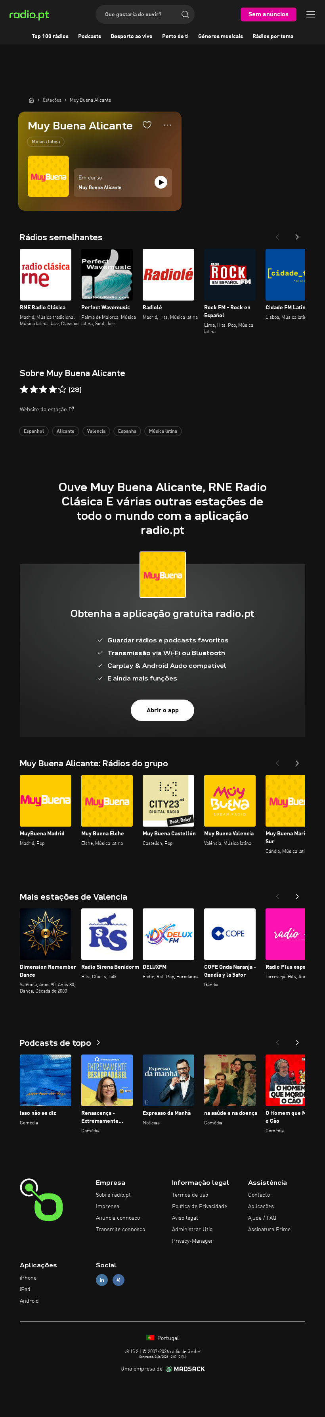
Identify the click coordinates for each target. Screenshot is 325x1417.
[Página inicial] (31, 100)
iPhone (28, 1278)
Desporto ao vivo (132, 36)
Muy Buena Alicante (100, 187)
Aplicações (261, 1206)
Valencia (96, 431)
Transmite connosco (120, 1229)
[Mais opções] (167, 125)
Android (29, 1301)
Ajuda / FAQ (262, 1218)
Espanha (127, 431)
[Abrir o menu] (310, 14)
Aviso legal (185, 1218)
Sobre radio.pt (113, 1195)
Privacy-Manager (192, 1241)
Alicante (66, 431)
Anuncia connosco (118, 1218)
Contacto (259, 1195)
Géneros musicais (220, 36)
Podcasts (89, 36)
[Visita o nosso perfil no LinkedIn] (102, 1280)
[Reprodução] (161, 182)
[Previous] (277, 235)
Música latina (46, 142)
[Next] (297, 235)
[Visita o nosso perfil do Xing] (118, 1280)
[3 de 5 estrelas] (43, 389)
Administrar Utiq (192, 1229)
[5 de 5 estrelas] (62, 389)
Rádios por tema (272, 36)
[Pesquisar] (185, 14)
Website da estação (43, 410)
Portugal (167, 1338)
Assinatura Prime (269, 1229)
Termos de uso (190, 1195)
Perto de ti (175, 36)
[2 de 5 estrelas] (33, 389)
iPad (25, 1289)
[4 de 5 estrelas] (52, 389)
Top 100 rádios (50, 36)
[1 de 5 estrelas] (24, 389)
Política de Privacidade (199, 1206)
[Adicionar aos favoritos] (147, 124)
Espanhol (34, 431)
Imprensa (107, 1206)
